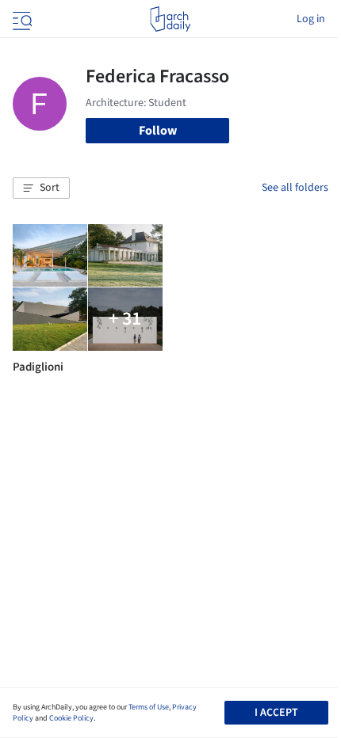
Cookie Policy (71, 718)
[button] (41, 188)
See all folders (295, 188)
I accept (276, 713)
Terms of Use (148, 707)
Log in (311, 19)
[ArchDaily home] (170, 19)
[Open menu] (21, 19)
